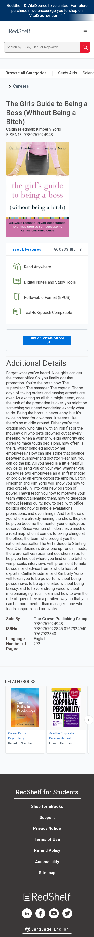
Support (47, 817)
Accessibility (47, 861)
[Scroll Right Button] (88, 719)
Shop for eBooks (47, 806)
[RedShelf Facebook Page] (40, 917)
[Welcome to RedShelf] (17, 31)
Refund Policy (47, 850)
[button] (46, 267)
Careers (21, 86)
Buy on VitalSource (47, 338)
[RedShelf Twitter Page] (67, 917)
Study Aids (67, 73)
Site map (47, 872)
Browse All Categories (26, 73)
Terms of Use (47, 839)
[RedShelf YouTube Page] (54, 917)
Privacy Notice (47, 828)
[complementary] (47, 710)
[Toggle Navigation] (85, 31)
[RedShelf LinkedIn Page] (27, 917)
